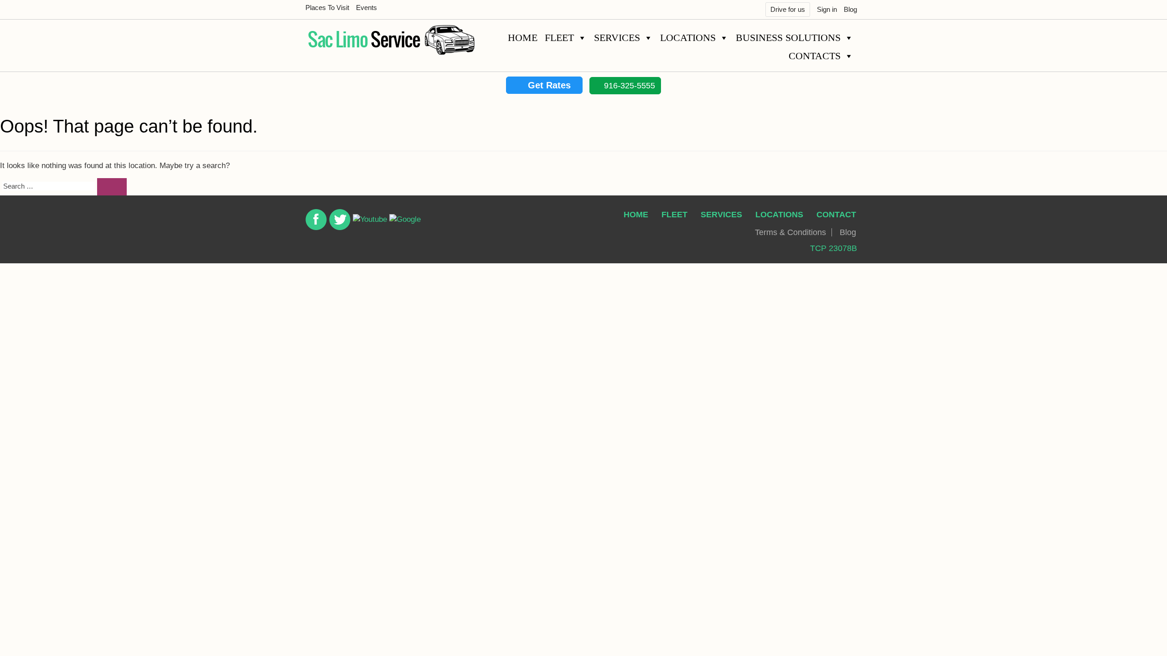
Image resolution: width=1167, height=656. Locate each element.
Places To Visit (327, 7)
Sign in (827, 9)
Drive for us (787, 9)
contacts (815, 56)
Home (522, 37)
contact (836, 214)
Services (617, 37)
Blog (850, 9)
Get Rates (548, 85)
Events (366, 7)
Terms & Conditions (790, 232)
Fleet (559, 37)
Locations (688, 37)
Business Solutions (788, 37)
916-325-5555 (628, 85)
